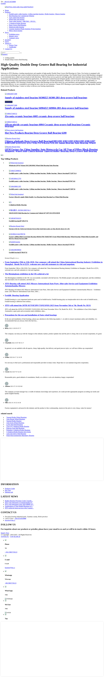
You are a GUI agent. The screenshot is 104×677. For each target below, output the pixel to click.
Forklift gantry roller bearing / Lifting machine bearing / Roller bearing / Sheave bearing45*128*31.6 (42, 173)
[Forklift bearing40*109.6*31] (15, 218)
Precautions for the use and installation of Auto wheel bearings (31, 315)
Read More (8, 102)
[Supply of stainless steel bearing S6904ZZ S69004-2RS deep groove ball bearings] (11, 105)
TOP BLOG (5, 536)
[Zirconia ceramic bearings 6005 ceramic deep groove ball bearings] (11, 113)
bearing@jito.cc (10, 520)
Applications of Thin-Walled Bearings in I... (19, 506)
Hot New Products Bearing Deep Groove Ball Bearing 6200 (36, 133)
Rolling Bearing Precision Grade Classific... (19, 501)
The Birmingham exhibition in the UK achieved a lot (27, 274)
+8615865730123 (10, 583)
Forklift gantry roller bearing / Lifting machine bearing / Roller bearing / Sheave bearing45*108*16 (42, 189)
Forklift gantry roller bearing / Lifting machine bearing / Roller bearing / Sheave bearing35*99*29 (41, 244)
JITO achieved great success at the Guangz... (19, 508)
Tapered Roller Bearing (13, 421)
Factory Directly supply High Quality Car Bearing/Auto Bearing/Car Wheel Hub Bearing (38, 197)
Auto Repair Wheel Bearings (15, 419)
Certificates (12, 47)
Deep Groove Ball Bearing (17, 25)
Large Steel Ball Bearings (14, 424)
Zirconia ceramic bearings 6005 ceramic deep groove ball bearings (39, 116)
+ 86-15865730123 (11, 552)
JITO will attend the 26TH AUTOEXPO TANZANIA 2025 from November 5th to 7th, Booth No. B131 (48, 305)
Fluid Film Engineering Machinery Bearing (20, 435)
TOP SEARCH (15, 536)
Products (7, 12)
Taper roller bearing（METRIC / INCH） (22, 21)
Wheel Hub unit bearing (16, 19)
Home (7, 10)
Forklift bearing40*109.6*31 (18, 221)
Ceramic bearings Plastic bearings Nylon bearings (25, 29)
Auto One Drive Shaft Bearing (16, 434)
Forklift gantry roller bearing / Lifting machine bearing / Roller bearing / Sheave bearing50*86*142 (42, 181)
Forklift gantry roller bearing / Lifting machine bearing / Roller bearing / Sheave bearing (37, 14)
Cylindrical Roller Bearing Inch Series (18, 432)
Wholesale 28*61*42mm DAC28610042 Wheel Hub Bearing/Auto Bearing (33, 165)
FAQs (7, 41)
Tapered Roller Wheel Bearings (16, 417)
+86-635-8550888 (10, 2)
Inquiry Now (5, 533)
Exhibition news (14, 34)
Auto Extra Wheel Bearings (15, 423)
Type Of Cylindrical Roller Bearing (17, 426)
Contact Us (8, 49)
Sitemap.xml (9, 492)
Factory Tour (13, 45)
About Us (8, 43)
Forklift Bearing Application (17, 295)
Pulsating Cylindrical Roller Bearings (18, 430)
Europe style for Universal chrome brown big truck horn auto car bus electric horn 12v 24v (39, 229)
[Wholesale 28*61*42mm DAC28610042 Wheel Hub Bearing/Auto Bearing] (16, 163)
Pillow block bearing (15, 31)
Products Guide (10, 488)
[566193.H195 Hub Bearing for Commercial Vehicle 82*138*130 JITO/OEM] (20, 210)
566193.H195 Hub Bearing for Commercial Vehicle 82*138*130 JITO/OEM (34, 213)
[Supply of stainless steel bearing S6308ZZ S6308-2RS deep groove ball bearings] (11, 94)
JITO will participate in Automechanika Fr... (19, 502)
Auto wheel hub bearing (16, 17)
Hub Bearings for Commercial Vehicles (21, 16)
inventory (8, 40)
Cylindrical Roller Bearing (17, 23)
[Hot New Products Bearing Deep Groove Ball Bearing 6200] (14, 130)
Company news (14, 38)
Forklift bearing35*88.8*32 (18, 252)
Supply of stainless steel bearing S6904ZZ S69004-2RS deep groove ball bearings (46, 108)
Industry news (13, 36)
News (7, 32)
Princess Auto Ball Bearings (15, 428)
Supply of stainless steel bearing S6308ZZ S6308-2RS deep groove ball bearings (46, 97)
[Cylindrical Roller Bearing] (10, 202)
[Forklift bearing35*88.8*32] (15, 250)
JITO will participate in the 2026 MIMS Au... (19, 504)
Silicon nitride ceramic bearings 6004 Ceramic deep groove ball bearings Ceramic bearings (47, 125)
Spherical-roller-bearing (16, 27)
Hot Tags (8, 490)
